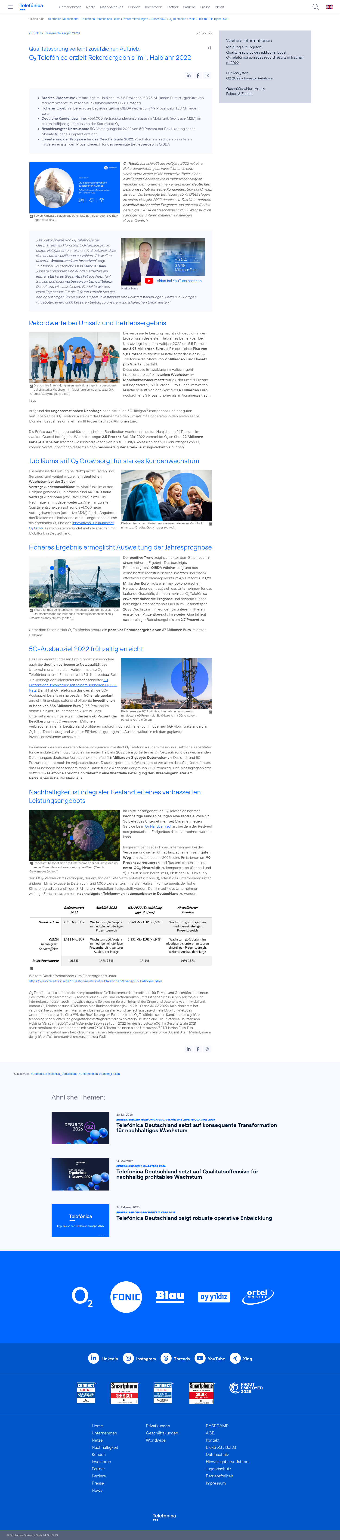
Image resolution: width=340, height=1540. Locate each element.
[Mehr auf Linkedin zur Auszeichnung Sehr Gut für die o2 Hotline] (164, 1393)
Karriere (189, 7)
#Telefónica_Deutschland (61, 1073)
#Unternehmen (88, 1073)
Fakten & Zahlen (239, 93)
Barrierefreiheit (219, 1476)
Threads (182, 1358)
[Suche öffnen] (316, 7)
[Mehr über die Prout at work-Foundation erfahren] (246, 1393)
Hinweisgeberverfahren (227, 1461)
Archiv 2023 (158, 19)
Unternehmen (70, 7)
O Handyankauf (158, 826)
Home (97, 1425)
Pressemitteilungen (135, 19)
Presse (205, 7)
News (219, 7)
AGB (210, 1433)
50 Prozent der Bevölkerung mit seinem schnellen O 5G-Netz (73, 685)
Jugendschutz (218, 1468)
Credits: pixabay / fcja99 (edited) (50, 618)
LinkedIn (110, 1358)
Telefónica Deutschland (63, 19)
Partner (172, 7)
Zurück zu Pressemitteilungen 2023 (54, 33)
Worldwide (156, 1440)
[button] (189, 75)
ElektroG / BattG (221, 1447)
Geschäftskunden (162, 1433)
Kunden (134, 7)
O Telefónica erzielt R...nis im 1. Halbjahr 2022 (198, 19)
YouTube (216, 1358)
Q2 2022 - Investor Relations (249, 78)
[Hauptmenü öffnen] (10, 7)
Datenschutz (217, 1454)
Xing (247, 1358)
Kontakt (212, 1440)
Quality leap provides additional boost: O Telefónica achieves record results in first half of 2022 (265, 57)
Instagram (146, 1358)
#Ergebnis (37, 1073)
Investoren (153, 7)
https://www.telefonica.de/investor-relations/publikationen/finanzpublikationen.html (95, 981)
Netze (91, 7)
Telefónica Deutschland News (100, 19)
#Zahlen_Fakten (109, 1073)
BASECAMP (217, 1425)
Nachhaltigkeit (111, 7)
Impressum (216, 1483)
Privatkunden (158, 1425)
